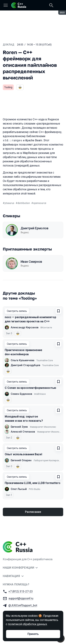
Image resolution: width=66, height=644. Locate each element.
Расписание (33, 512)
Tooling (8, 87)
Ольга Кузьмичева (22, 360)
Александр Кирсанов (24, 327)
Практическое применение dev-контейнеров (23, 352)
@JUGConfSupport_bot (22, 605)
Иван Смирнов (31, 261)
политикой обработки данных (27, 624)
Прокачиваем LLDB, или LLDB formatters (32, 483)
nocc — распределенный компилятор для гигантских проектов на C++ (30, 319)
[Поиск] (51, 5)
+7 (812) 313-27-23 (20, 591)
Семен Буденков (21, 393)
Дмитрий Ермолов (34, 228)
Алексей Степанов (23, 431)
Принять (33, 634)
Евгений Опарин (21, 460)
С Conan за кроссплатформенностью (30, 388)
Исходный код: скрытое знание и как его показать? (24, 418)
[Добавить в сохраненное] (58, 311)
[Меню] (5, 5)
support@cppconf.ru (20, 598)
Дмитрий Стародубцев (25, 365)
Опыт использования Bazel (23, 454)
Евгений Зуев (19, 426)
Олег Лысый (19, 489)
